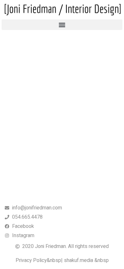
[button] (62, 24)
